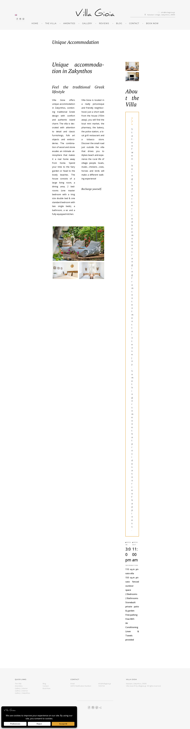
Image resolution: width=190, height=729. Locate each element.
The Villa (50, 23)
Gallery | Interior (21, 688)
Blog (119, 23)
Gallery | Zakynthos (22, 693)
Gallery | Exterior (21, 691)
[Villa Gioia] (95, 13)
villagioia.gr (142, 686)
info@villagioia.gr (168, 12)
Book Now (152, 23)
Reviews (104, 23)
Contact (134, 23)
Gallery (87, 23)
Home (35, 23)
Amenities (69, 23)
